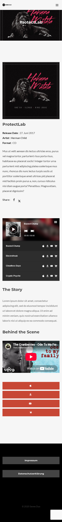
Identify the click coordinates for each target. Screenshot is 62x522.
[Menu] (57, 5)
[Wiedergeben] (11, 226)
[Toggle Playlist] (58, 222)
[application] (31, 229)
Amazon (31, 394)
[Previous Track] (25, 233)
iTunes (31, 386)
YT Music (31, 403)
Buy (31, 412)
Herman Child (19, 137)
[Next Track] (31, 233)
